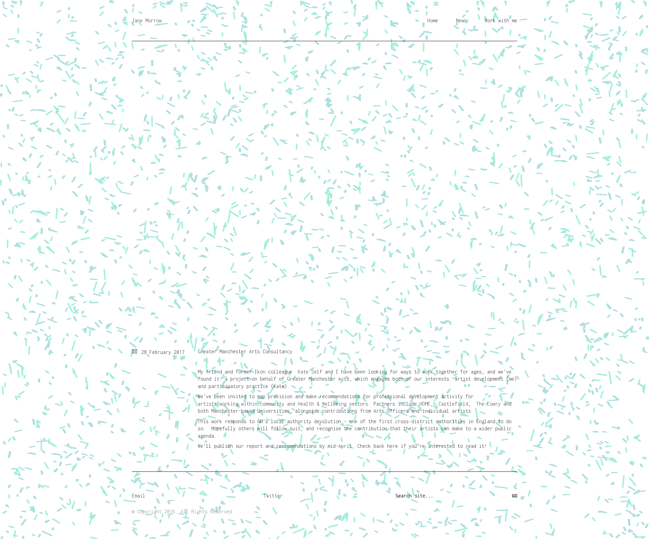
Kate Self (310, 372)
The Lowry (488, 404)
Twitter (273, 495)
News (461, 20)
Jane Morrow (147, 20)
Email (138, 495)
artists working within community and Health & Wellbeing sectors (283, 404)
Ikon (260, 372)
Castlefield (453, 404)
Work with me (501, 20)
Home (432, 20)
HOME (424, 404)
